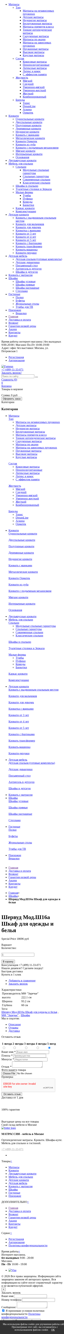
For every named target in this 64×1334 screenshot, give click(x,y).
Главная (13, 316)
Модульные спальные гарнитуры (36, 625)
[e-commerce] (7, 366)
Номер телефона (11, 1299)
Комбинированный (34, 96)
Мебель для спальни (21, 163)
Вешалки (21, 313)
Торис (26, 103)
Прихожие (15, 310)
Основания (22, 157)
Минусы (7, 1059)
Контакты (14, 332)
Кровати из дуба (26, 144)
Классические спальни (36, 182)
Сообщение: (8, 1307)
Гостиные (14, 294)
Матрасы (14, 4)
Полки (20, 297)
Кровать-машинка (27, 249)
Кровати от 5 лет (26, 240)
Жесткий (28, 93)
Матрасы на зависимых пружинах (36, 447)
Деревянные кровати (28, 128)
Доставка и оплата (20, 319)
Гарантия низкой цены (22, 326)
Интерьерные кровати (29, 154)
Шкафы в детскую (27, 271)
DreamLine (29, 106)
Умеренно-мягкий (34, 87)
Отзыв (6, 1066)
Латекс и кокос (32, 71)
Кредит (13, 335)
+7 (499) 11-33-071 (12, 1149)
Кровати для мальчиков (30, 224)
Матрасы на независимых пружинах (38, 422)
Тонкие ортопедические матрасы (36, 438)
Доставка (14, 1030)
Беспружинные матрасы (37, 23)
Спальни (21, 166)
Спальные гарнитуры (36, 176)
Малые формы (24, 192)
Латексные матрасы (35, 68)
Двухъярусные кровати (22, 160)
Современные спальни (36, 179)
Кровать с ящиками (27, 134)
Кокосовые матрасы (35, 61)
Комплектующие (26, 211)
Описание (15, 1024)
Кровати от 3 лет (26, 233)
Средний (28, 83)
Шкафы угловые (26, 281)
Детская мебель (18, 255)
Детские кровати (19, 214)
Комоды (28, 201)
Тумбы (27, 195)
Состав (20, 58)
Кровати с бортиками (29, 243)
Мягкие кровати (25, 150)
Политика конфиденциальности (28, 1245)
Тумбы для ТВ (24, 306)
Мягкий (27, 80)
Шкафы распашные (27, 287)
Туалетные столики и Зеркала (34, 189)
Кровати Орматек (26, 141)
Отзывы (13, 1027)
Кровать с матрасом (21, 275)
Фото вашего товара (13, 1069)
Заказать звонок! (11, 372)
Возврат (13, 322)
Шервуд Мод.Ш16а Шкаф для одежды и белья (29, 1012)
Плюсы (6, 1055)
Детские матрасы (33, 17)
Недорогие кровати (27, 131)
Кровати (14, 115)
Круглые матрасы (33, 55)
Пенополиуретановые (36, 64)
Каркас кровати (25, 208)
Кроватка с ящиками (28, 230)
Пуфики (28, 198)
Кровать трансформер (29, 246)
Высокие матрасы (33, 52)
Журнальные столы (27, 303)
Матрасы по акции (34, 39)
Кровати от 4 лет (26, 236)
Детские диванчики (28, 262)
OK (53, 1330)
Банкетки (28, 204)
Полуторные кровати (28, 125)
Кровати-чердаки (26, 252)
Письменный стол (27, 265)
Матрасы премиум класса (38, 26)
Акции (13, 329)
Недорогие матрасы (35, 20)
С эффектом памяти (35, 74)
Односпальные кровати (30, 119)
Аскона (27, 109)
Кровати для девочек (28, 227)
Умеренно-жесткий (34, 90)
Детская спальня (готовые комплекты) (39, 259)
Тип (18, 7)
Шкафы (13, 278)
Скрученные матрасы (36, 36)
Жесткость (22, 77)
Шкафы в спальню (27, 185)
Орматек (28, 112)
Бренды (20, 99)
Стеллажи (22, 290)
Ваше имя (8, 1051)
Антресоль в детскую (29, 268)
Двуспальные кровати (29, 122)
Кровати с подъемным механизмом (37, 147)
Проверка (7, 1076)
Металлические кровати (30, 138)
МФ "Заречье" (10, 1015)
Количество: (8, 947)
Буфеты (20, 300)
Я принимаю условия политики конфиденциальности (22, 1312)
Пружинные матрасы (36, 48)
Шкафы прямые (25, 284)
